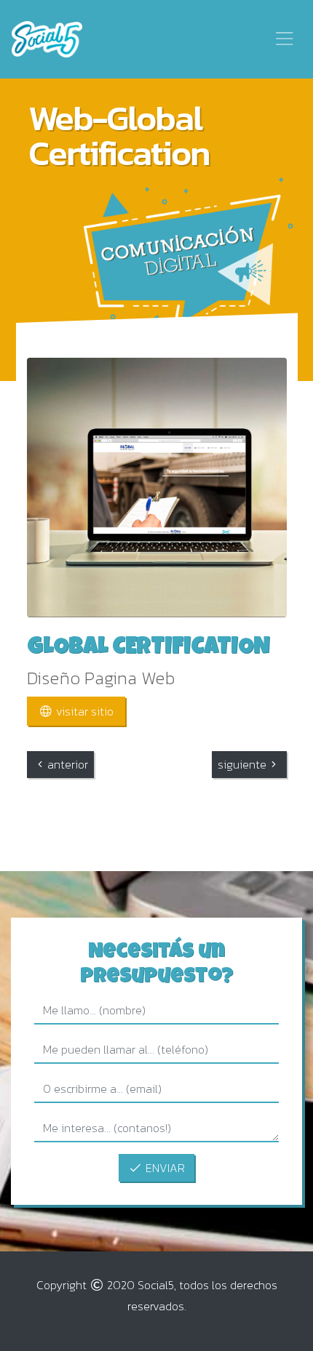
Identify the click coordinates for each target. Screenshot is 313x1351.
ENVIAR (164, 1167)
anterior (67, 764)
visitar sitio (83, 711)
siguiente (242, 764)
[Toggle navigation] (284, 38)
